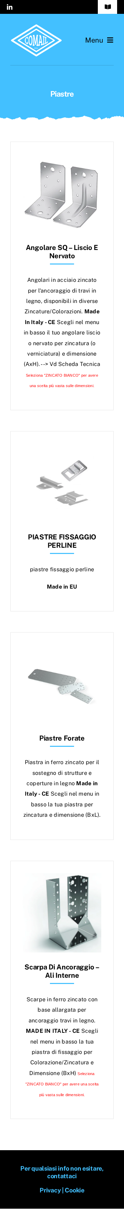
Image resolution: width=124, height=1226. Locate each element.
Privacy (50, 1190)
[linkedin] (9, 7)
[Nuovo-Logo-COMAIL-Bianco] (36, 27)
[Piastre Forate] (62, 649)
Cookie (74, 1190)
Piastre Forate (62, 738)
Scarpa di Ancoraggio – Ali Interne (61, 971)
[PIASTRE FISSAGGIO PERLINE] (62, 448)
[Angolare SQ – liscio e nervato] (62, 159)
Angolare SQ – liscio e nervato (62, 251)
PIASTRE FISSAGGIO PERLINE (62, 541)
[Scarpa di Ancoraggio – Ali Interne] (62, 878)
